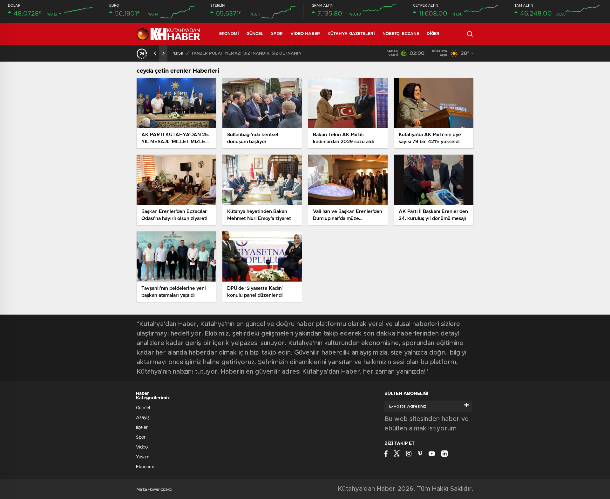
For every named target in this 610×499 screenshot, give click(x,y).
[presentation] (155, 53)
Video (142, 447)
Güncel (255, 34)
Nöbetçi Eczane (401, 34)
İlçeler (142, 427)
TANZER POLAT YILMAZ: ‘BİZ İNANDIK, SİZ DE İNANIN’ (246, 53)
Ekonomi (229, 34)
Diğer (433, 34)
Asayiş (143, 418)
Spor (276, 34)
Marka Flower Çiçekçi (154, 489)
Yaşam (142, 457)
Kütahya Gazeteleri (351, 34)
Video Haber (305, 34)
